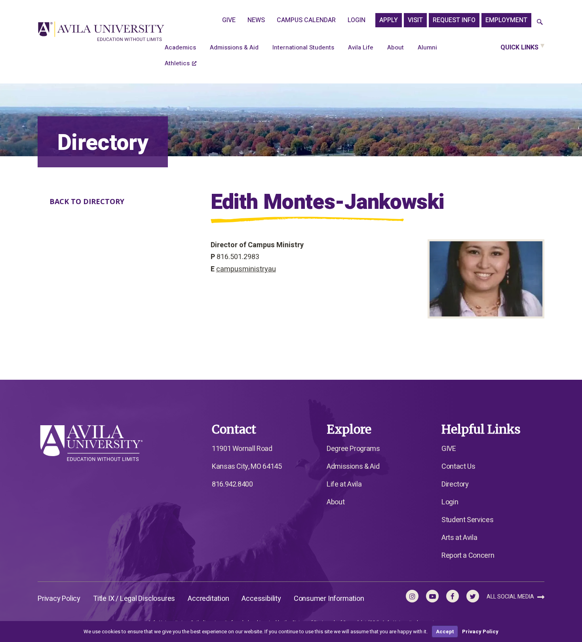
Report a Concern (467, 555)
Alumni (427, 47)
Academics (180, 47)
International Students (303, 47)
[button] (539, 22)
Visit (415, 20)
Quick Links (519, 47)
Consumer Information (329, 598)
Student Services (467, 520)
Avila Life (360, 47)
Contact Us (458, 466)
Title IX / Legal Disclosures (134, 598)
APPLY (388, 20)
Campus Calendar (306, 20)
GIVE (229, 20)
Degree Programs (353, 448)
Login (356, 20)
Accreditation (208, 598)
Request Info (454, 20)
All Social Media (511, 597)
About (395, 47)
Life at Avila (344, 484)
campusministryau (246, 269)
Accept (445, 631)
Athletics (177, 63)
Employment (506, 20)
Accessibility (261, 598)
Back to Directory (86, 201)
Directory (455, 484)
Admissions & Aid (234, 47)
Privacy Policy (59, 598)
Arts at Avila (459, 537)
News (256, 20)
